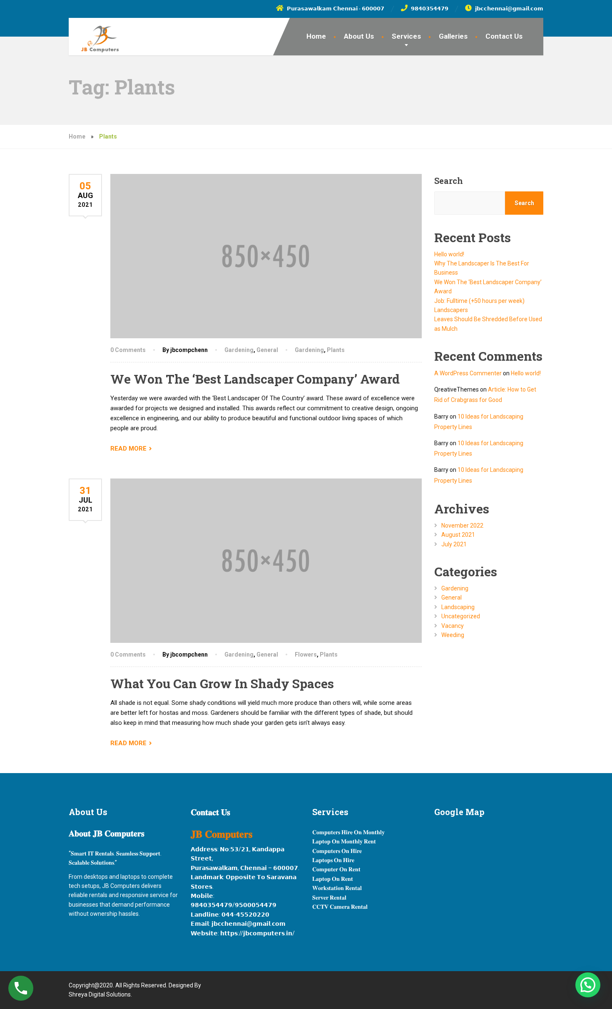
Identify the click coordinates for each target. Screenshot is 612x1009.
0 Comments (128, 350)
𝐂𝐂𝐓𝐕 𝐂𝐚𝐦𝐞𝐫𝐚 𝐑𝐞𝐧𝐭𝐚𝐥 (340, 906)
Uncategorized (460, 616)
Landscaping (458, 607)
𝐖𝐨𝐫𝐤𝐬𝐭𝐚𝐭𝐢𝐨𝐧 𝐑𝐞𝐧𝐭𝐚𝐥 (337, 888)
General (267, 350)
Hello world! (449, 254)
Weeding (452, 635)
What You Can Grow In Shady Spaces (222, 683)
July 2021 (454, 544)
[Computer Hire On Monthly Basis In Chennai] (94, 35)
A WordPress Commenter (468, 373)
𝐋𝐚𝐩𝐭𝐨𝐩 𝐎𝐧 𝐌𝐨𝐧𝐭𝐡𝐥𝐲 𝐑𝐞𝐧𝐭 (344, 841)
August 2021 (458, 534)
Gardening (239, 350)
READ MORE (128, 448)
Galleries (453, 36)
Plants (336, 350)
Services (406, 36)
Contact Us (503, 36)
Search (448, 180)
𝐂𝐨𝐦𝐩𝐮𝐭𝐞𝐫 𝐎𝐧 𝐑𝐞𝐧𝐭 (336, 869)
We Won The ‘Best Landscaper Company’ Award (255, 379)
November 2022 (462, 525)
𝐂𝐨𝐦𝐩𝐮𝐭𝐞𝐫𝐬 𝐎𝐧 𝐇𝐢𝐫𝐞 (337, 851)
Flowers (306, 654)
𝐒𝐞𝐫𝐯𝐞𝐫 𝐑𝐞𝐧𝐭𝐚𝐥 (329, 897)
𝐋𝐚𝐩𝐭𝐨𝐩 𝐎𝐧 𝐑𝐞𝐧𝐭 (332, 878)
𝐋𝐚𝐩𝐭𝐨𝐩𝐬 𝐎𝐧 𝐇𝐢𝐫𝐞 (333, 860)
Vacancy (452, 625)
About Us (359, 36)
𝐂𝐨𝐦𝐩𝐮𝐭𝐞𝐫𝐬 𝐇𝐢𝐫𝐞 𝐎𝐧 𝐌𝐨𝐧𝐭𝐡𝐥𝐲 (348, 832)
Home (316, 36)
